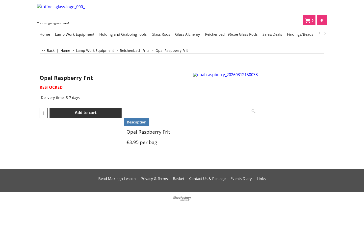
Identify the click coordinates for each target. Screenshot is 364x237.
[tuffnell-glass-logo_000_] (74, 11)
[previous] (319, 33)
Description (136, 122)
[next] (324, 33)
